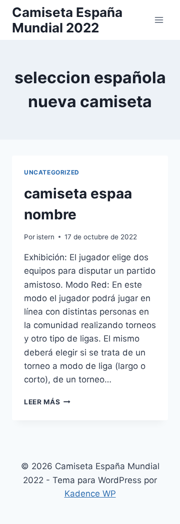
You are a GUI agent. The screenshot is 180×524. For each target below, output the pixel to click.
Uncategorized (52, 172)
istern (45, 237)
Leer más (47, 402)
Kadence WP (90, 494)
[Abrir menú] (159, 19)
